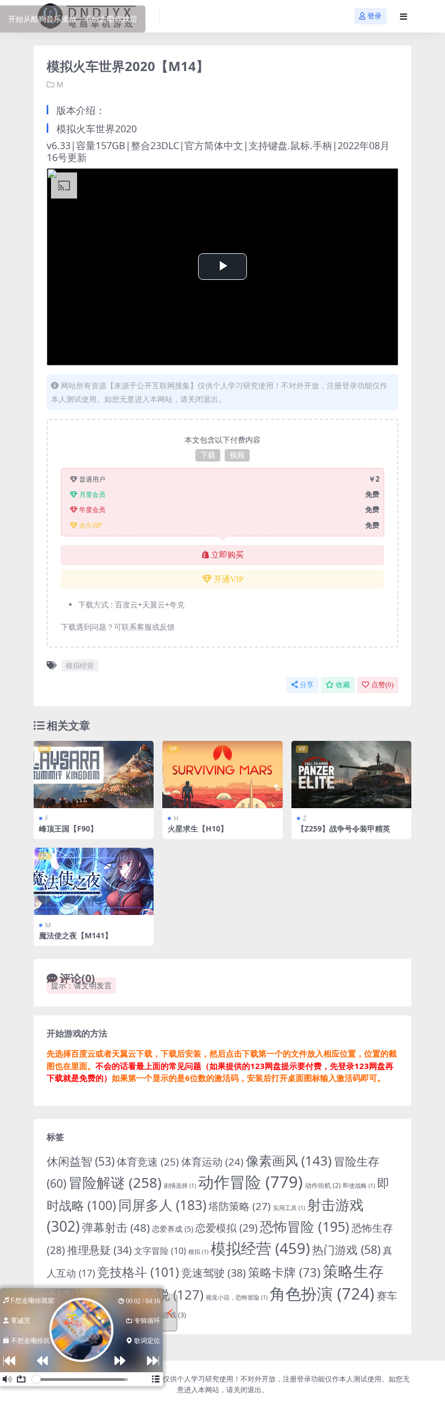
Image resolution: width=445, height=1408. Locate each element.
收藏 (343, 685)
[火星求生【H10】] (222, 774)
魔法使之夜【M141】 (75, 935)
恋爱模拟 (226, 1228)
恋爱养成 (172, 1229)
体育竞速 (148, 1161)
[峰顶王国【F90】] (94, 774)
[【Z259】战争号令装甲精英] (351, 774)
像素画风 (289, 1160)
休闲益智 (81, 1161)
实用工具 (289, 1208)
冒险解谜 (115, 1182)
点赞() (382, 685)
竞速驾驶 (213, 1272)
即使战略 (359, 1185)
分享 (307, 685)
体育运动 (212, 1161)
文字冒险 (160, 1251)
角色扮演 (322, 1293)
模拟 (198, 1252)
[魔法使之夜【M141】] (94, 881)
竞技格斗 (138, 1272)
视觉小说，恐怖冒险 (237, 1297)
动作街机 (323, 1185)
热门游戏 (346, 1249)
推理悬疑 (99, 1250)
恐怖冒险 (304, 1226)
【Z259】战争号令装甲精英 (343, 828)
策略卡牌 (284, 1272)
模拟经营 (80, 665)
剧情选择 (180, 1185)
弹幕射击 (116, 1227)
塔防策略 (239, 1206)
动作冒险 (250, 1182)
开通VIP (228, 579)
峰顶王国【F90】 (68, 828)
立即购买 (227, 555)
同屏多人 (162, 1204)
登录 (374, 16)
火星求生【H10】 (198, 828)
